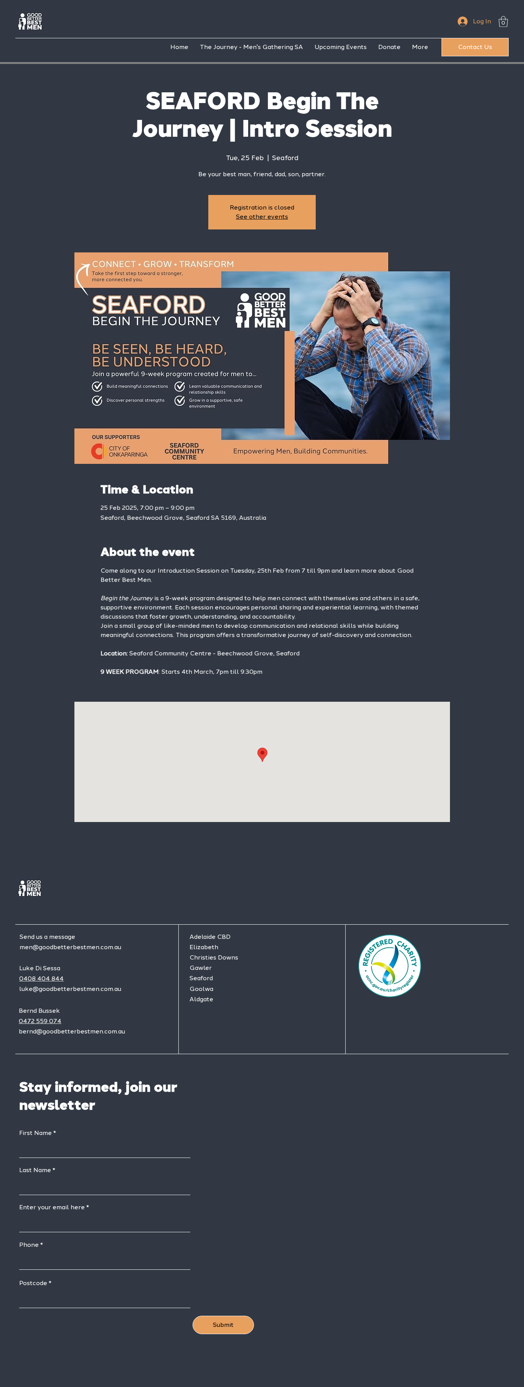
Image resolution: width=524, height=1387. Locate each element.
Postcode (33, 1283)
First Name (35, 1133)
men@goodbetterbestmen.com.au (70, 947)
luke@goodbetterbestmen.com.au (70, 988)
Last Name (35, 1170)
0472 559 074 (40, 1021)
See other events (262, 216)
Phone (29, 1245)
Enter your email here (52, 1207)
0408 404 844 (41, 978)
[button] (503, 21)
